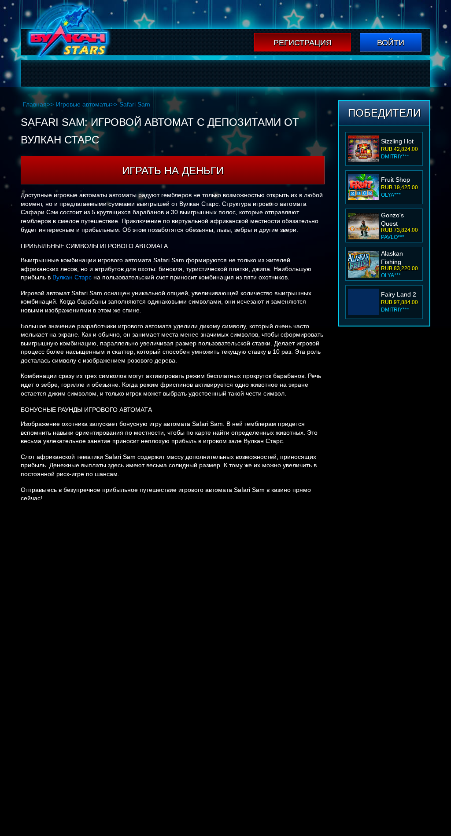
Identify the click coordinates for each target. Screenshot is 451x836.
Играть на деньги (173, 170)
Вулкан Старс (72, 277)
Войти (390, 42)
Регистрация (303, 42)
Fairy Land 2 (398, 294)
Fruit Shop (395, 179)
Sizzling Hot (397, 141)
